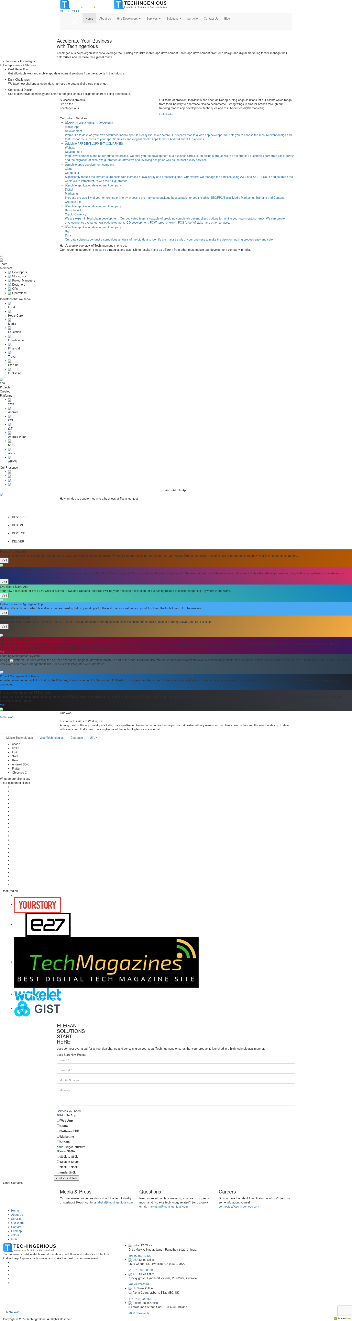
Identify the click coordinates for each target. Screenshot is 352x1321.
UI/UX (93, 737)
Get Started (166, 114)
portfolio (192, 18)
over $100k (67, 1151)
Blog (227, 18)
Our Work (17, 1223)
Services (152, 18)
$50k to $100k (69, 1162)
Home (89, 18)
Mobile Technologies (19, 737)
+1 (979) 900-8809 (141, 1270)
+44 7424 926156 (140, 1299)
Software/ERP (69, 1131)
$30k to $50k (69, 1156)
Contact (16, 1227)
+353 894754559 (140, 1313)
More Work (13, 1312)
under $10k (68, 1172)
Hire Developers (128, 18)
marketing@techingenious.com (168, 1206)
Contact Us (211, 18)
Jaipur (15, 1235)
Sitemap (16, 1231)
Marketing (67, 1136)
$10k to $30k (69, 1167)
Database (76, 737)
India (14, 1239)
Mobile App (68, 1115)
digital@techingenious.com (115, 1202)
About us (105, 18)
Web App (66, 1120)
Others (65, 1142)
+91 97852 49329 (140, 1255)
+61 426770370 (139, 1284)
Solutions (173, 18)
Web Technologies (52, 737)
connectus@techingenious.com (239, 1206)
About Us (17, 1214)
